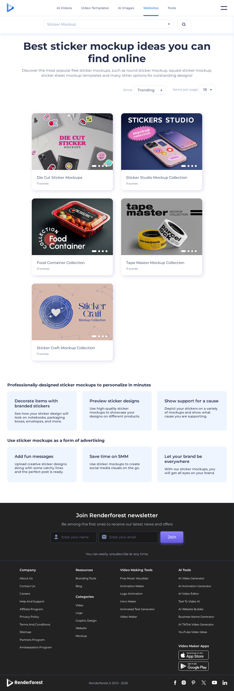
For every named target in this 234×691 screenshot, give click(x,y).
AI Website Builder (191, 609)
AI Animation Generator (194, 586)
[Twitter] (203, 683)
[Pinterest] (193, 683)
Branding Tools (86, 578)
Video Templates (95, 8)
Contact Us (27, 586)
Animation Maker (132, 586)
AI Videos (64, 8)
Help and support (32, 601)
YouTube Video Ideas (192, 632)
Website (81, 628)
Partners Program (32, 639)
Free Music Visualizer (134, 578)
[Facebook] (175, 683)
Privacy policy (29, 616)
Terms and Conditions (35, 624)
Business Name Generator (196, 616)
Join (172, 537)
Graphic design (86, 620)
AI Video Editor (188, 593)
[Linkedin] (225, 683)
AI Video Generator (191, 578)
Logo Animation (131, 593)
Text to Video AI (189, 601)
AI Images (126, 8)
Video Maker (128, 616)
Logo (79, 613)
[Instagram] (184, 683)
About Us (26, 578)
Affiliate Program (31, 609)
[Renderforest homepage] (10, 8)
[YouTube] (214, 683)
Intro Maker (128, 601)
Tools (172, 8)
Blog (79, 586)
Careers (25, 593)
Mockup (81, 636)
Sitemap (25, 632)
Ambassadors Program (36, 647)
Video (79, 605)
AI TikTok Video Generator (196, 624)
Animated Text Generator (137, 609)
